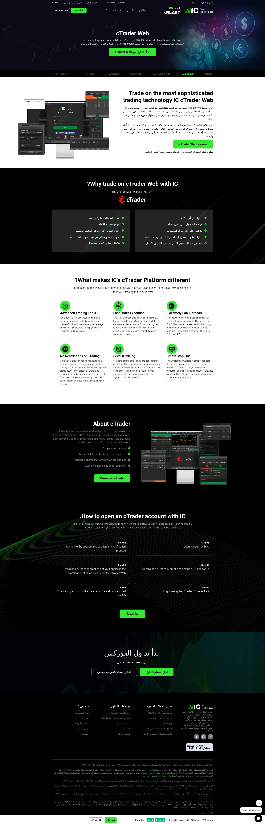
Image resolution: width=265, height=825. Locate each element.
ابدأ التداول (98, 3)
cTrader (208, 74)
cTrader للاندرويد (112, 74)
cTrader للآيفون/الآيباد (162, 74)
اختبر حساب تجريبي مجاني (114, 672)
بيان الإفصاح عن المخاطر (161, 776)
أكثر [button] (105, 10)
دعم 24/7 (94, 820)
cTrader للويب (188, 74)
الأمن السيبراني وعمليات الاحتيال (157, 734)
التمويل (127, 728)
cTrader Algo (88, 74)
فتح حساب (167, 723)
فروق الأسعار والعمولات (119, 713)
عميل (211, 3)
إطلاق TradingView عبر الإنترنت (157, 728)
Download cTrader (112, 478)
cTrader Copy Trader (62, 74)
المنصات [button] (117, 10)
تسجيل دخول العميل (60, 10)
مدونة (194, 3)
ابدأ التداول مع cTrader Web (132, 52)
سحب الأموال (124, 734)
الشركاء (203, 3)
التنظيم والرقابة (82, 723)
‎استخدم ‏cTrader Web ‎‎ (193, 144)
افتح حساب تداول (156, 672)
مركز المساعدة (82, 713)
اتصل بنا (65, 3)
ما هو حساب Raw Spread (160, 713)
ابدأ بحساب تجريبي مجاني (81, 3)
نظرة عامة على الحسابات (160, 718)
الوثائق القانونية (82, 728)
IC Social (121, 3)
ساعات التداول (123, 723)
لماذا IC (85, 718)
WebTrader (110, 3)
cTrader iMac (136, 74)
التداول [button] (130, 10)
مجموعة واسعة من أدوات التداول (115, 718)
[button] (55, 2)
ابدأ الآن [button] (143, 10)
